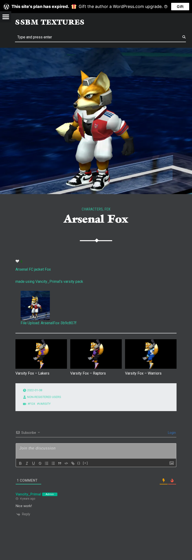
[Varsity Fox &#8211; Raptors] (96, 354)
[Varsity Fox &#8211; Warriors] (151, 354)
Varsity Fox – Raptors (88, 373)
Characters (92, 209)
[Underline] (33, 463)
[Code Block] (66, 463)
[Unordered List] (53, 463)
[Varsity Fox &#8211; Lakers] (41, 354)
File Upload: (30, 323)
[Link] (73, 463)
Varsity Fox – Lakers (32, 373)
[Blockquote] (59, 463)
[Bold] (20, 463)
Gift (180, 6)
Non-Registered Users (44, 397)
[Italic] (27, 463)
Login (171, 433)
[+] (85, 463)
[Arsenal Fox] (96, 50)
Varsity (45, 403)
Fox (107, 209)
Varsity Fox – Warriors (143, 373)
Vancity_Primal (28, 494)
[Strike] (40, 463)
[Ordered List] (46, 463)
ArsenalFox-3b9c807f (59, 323)
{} (79, 463)
